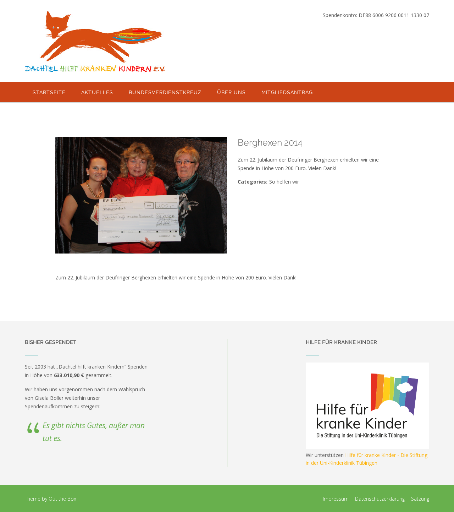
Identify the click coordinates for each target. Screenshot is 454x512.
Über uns (231, 92)
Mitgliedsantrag (287, 92)
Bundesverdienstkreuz (165, 92)
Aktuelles (97, 92)
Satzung (420, 498)
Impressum (336, 498)
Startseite (49, 92)
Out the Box (62, 498)
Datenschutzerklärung (380, 498)
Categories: (252, 181)
